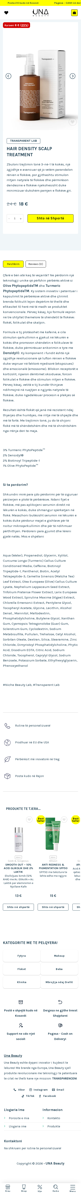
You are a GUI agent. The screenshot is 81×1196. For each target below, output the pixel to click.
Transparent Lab (23, 141)
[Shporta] (74, 12)
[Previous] (8, 76)
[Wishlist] (73, 122)
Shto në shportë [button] (18, 907)
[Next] (72, 76)
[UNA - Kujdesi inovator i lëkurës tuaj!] (40, 12)
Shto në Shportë (50, 218)
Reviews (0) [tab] (36, 264)
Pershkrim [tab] (13, 264)
